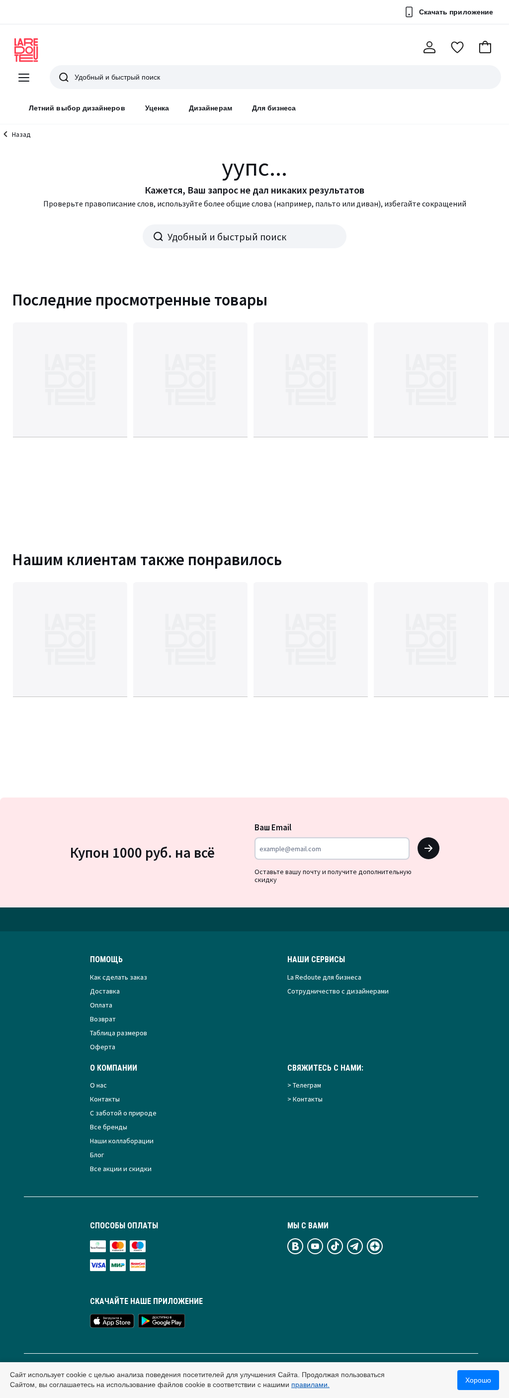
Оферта (102, 1046)
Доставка (105, 991)
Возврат (103, 1018)
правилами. (310, 1385)
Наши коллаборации (122, 1140)
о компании (113, 1068)
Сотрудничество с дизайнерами (338, 991)
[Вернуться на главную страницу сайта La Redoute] (26, 50)
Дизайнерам (210, 108)
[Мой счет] (429, 47)
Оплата (101, 1004)
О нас (98, 1085)
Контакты (105, 1099)
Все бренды (108, 1126)
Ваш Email (272, 827)
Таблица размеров (118, 1032)
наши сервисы (316, 959)
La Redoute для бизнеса (324, 977)
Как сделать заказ (118, 977)
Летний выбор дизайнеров (77, 108)
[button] (485, 47)
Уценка (157, 108)
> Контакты (305, 1099)
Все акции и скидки (121, 1168)
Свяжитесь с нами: (325, 1068)
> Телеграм (304, 1085)
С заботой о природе (123, 1112)
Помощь (106, 959)
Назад (21, 134)
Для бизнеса (274, 108)
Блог (97, 1154)
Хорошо (478, 1380)
